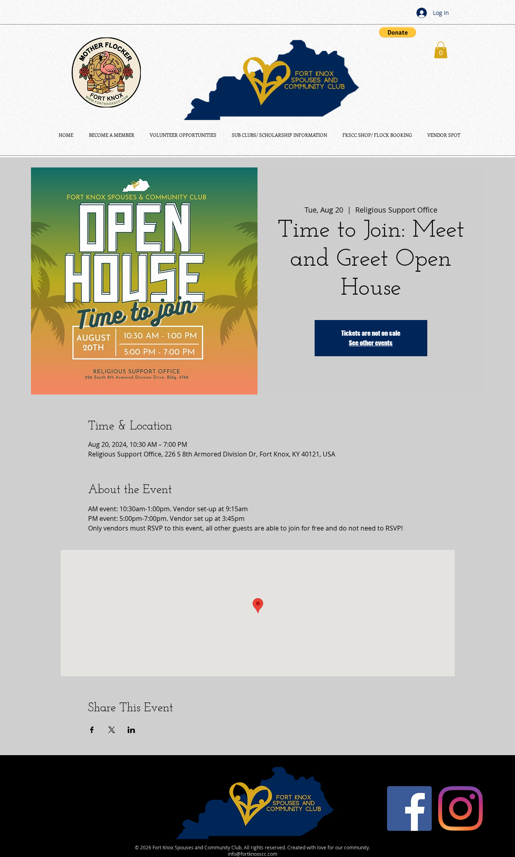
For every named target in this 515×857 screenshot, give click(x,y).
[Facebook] (409, 808)
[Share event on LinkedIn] (131, 730)
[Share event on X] (111, 730)
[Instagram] (460, 808)
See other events (371, 343)
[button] (397, 32)
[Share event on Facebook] (92, 730)
